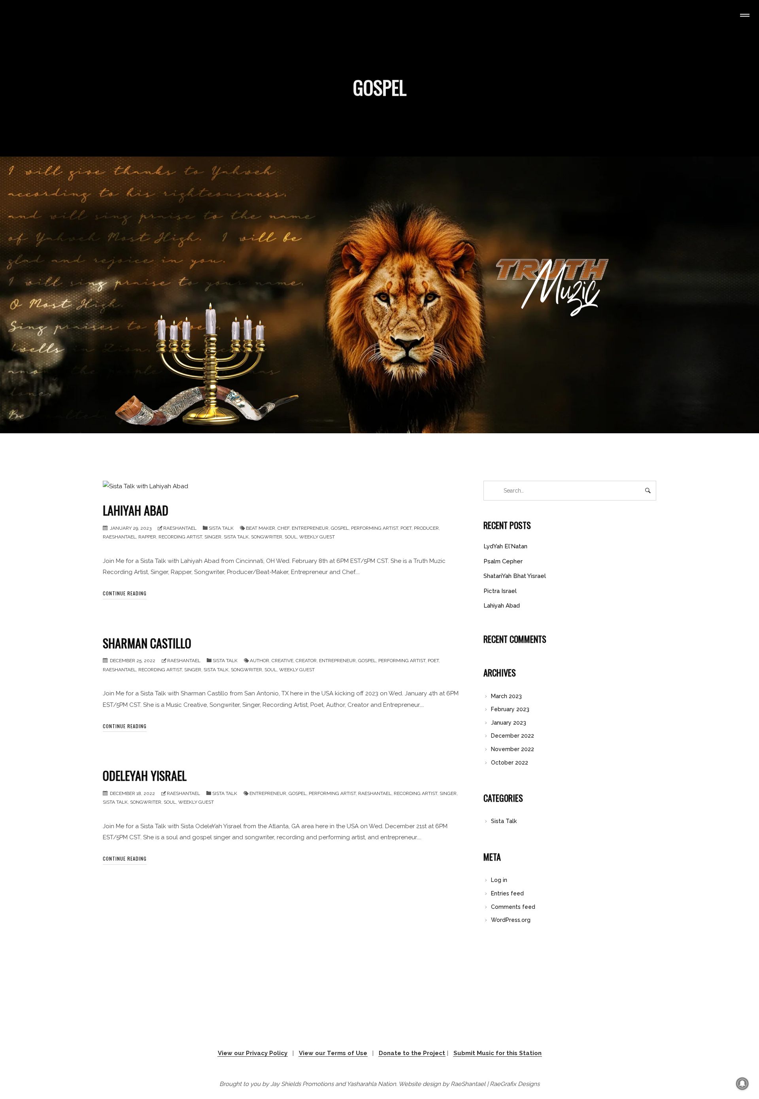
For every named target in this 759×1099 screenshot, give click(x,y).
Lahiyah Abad (135, 510)
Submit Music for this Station (497, 1053)
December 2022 (512, 736)
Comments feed (513, 907)
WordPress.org (511, 920)
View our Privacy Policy (252, 1053)
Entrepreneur (310, 528)
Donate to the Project (412, 1053)
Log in (499, 880)
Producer (426, 528)
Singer (212, 537)
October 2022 (509, 762)
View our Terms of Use (333, 1053)
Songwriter (266, 537)
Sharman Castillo (147, 643)
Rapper (147, 537)
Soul (291, 537)
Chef (283, 528)
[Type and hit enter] (647, 490)
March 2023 (506, 696)
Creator (306, 660)
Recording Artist (180, 537)
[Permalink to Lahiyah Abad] (145, 486)
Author (259, 660)
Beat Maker (260, 528)
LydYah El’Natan (505, 546)
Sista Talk (221, 528)
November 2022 (512, 749)
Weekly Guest (317, 537)
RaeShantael (179, 528)
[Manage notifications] (742, 1083)
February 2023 (510, 709)
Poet (406, 528)
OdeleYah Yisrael (145, 775)
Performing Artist (374, 528)
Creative (282, 660)
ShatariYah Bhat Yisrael (514, 576)
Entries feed (507, 893)
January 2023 (508, 722)
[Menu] (743, 16)
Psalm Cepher (503, 561)
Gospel (340, 528)
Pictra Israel (500, 591)
